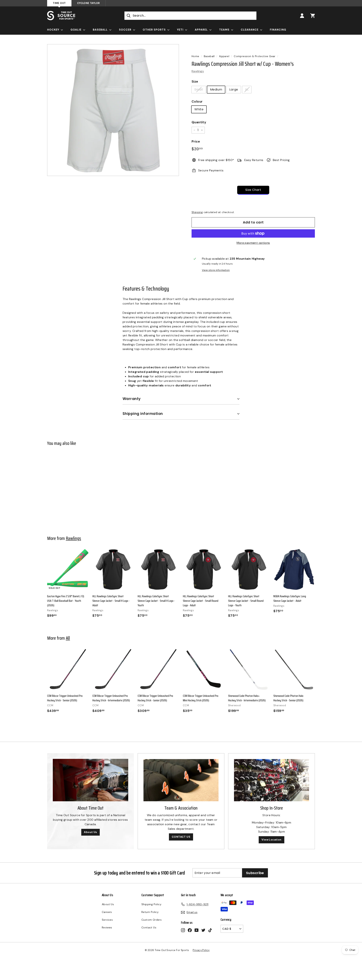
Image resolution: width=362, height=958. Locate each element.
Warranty (132, 398)
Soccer (125, 29)
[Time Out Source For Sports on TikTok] (210, 930)
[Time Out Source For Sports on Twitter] (203, 930)
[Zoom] (113, 110)
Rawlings (198, 71)
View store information (216, 270)
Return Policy (150, 912)
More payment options (253, 243)
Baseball (100, 29)
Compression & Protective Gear (254, 56)
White (198, 109)
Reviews (107, 927)
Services (107, 919)
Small (198, 89)
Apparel (202, 29)
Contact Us (148, 927)
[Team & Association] (181, 780)
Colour (197, 101)
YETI (180, 29)
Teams (224, 29)
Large (233, 89)
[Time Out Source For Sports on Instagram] (183, 930)
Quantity (199, 122)
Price (196, 141)
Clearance (250, 29)
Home (195, 56)
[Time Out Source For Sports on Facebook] (190, 930)
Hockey (53, 29)
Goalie (76, 29)
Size (195, 81)
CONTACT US (181, 836)
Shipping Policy (151, 904)
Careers (107, 912)
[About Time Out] (90, 780)
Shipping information (143, 413)
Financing (278, 29)
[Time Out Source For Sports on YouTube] (197, 930)
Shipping (197, 212)
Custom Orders (151, 919)
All (68, 638)
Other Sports (154, 29)
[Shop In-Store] (271, 780)
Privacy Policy (201, 950)
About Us (90, 832)
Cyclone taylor (88, 3)
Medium (216, 89)
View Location (271, 839)
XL (246, 89)
